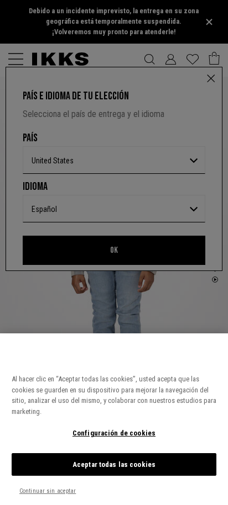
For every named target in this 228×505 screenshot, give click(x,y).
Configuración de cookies (114, 433)
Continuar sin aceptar (47, 491)
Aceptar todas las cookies (114, 464)
